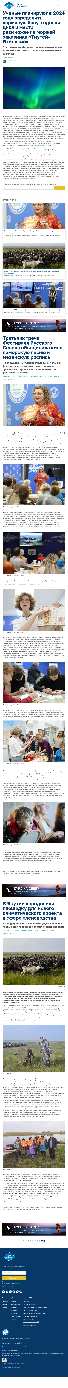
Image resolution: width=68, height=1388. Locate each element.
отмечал (12, 126)
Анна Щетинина (11, 60)
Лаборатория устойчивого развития (34, 1313)
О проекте (5, 1301)
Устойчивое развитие (18, 930)
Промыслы (48, 376)
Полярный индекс (29, 1304)
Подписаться (60, 188)
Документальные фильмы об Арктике (30, 376)
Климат (30, 930)
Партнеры (5, 1307)
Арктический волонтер (30, 1327)
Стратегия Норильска (30, 1316)
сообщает (6, 138)
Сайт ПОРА (26, 1301)
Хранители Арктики (29, 1325)
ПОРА (13, 376)
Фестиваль (6, 376)
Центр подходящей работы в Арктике (35, 1307)
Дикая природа (8, 57)
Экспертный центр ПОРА (12, 1350)
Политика (14, 1307)
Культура (57, 376)
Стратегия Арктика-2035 (31, 1322)
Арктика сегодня (16, 1304)
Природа (13, 1319)
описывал (41, 145)
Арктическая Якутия (47, 930)
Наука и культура (16, 1316)
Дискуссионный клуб (30, 1310)
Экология (6, 930)
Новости (13, 1301)
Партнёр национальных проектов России (13, 1363)
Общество (14, 1313)
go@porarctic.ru (28, 1346)
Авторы (4, 1304)
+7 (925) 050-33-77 (17, 1343)
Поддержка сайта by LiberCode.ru (11, 1367)
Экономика (14, 1310)
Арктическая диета (29, 1319)
